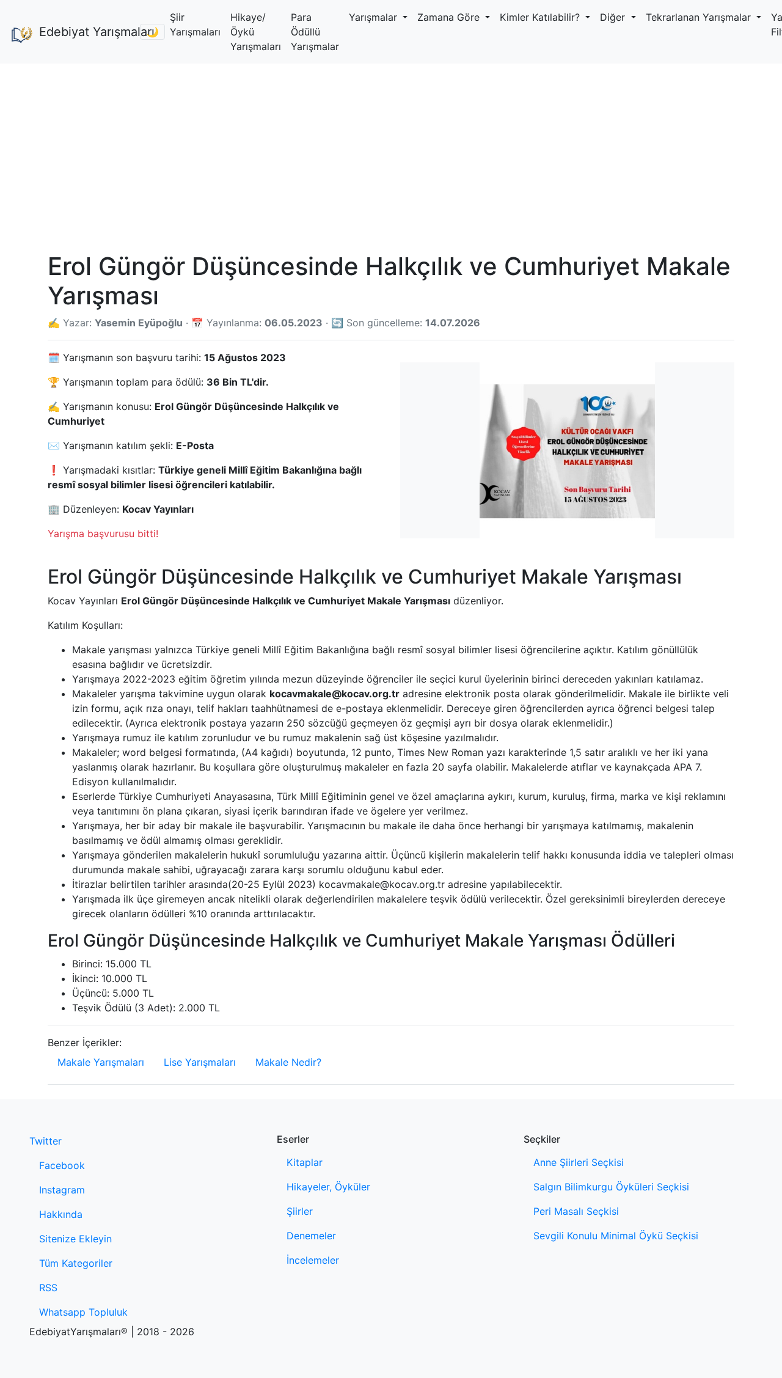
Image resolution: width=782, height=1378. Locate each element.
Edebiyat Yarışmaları (84, 31)
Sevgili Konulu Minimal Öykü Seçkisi (615, 1236)
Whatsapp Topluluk (83, 1312)
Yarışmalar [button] (374, 17)
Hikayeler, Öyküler (328, 1187)
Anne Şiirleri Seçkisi (578, 1162)
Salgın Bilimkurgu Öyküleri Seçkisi (611, 1187)
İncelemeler (313, 1260)
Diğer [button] (614, 17)
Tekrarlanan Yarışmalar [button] (700, 17)
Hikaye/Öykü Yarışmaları (255, 32)
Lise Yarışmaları (200, 1062)
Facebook (62, 1165)
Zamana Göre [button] (450, 17)
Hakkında (60, 1214)
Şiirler (300, 1211)
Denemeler (311, 1236)
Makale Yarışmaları (100, 1062)
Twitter (45, 1141)
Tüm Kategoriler (75, 1263)
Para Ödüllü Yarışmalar (315, 32)
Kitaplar (305, 1162)
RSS (48, 1287)
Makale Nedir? (288, 1062)
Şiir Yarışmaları (195, 24)
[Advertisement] (391, 155)
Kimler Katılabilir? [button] (541, 17)
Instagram (62, 1190)
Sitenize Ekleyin (75, 1239)
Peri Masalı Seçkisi (576, 1211)
